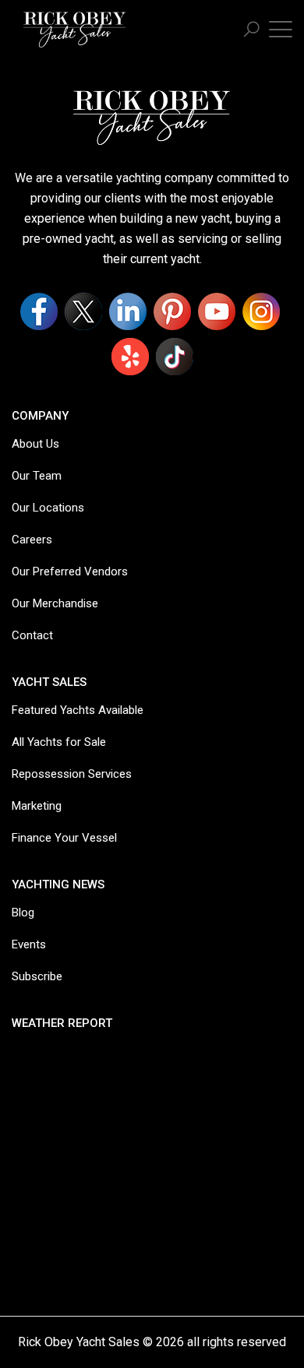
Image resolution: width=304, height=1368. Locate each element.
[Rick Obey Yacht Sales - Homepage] (75, 27)
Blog (23, 913)
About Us (35, 444)
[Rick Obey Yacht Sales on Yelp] (130, 356)
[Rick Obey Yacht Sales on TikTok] (174, 356)
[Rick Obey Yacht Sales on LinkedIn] (128, 311)
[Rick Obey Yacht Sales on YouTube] (216, 311)
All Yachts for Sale (59, 742)
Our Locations (48, 508)
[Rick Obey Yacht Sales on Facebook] (39, 311)
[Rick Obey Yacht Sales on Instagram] (261, 311)
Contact (32, 635)
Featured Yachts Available (77, 710)
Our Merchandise (55, 603)
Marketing (37, 806)
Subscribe (37, 976)
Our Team (37, 476)
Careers (32, 540)
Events (29, 944)
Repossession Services (72, 774)
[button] (251, 30)
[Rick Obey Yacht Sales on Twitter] (83, 311)
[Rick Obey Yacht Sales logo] (152, 116)
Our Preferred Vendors (70, 571)
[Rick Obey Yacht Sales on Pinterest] (172, 311)
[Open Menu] (280, 28)
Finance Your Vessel (64, 838)
